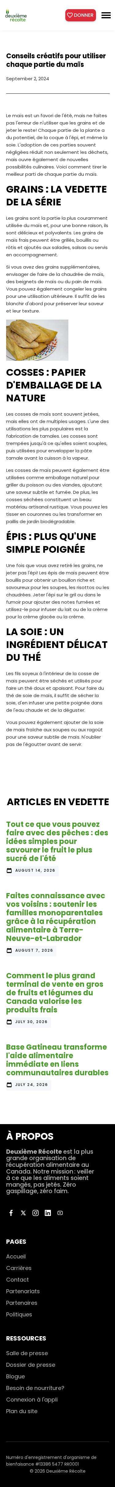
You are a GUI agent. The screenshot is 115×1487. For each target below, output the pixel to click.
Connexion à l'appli (32, 1399)
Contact (17, 1279)
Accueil (16, 1256)
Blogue (15, 1376)
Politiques (19, 1314)
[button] (106, 15)
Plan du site (21, 1411)
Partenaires (21, 1303)
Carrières (19, 1268)
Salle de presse (27, 1353)
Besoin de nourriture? (35, 1388)
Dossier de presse (30, 1365)
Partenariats (23, 1291)
